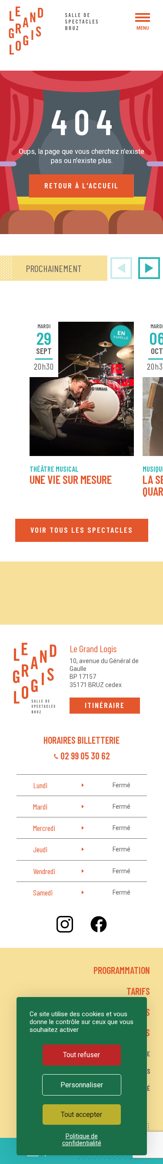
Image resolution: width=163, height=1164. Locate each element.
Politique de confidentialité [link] (81, 1140)
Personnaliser (81, 1085)
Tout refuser (81, 1055)
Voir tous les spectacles (81, 529)
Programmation (121, 970)
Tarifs (138, 991)
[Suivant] (149, 268)
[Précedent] (121, 268)
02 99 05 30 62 (85, 755)
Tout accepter (81, 1114)
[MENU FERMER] (142, 17)
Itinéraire (105, 705)
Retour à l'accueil (81, 185)
